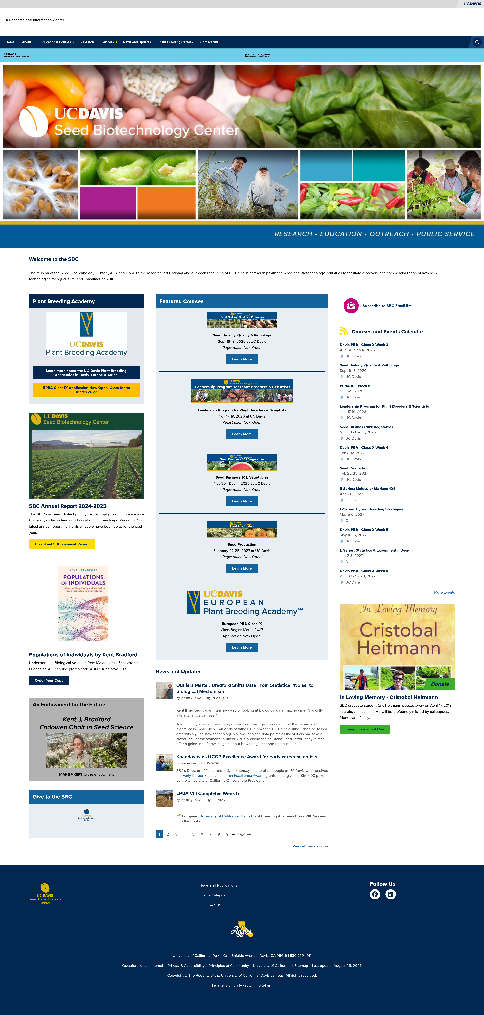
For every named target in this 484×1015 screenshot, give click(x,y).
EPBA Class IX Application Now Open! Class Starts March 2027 (86, 390)
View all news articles (310, 846)
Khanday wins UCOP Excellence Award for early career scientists (246, 756)
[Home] (45, 892)
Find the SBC (210, 905)
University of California (272, 965)
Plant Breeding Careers (176, 42)
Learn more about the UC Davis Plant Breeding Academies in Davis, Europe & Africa (86, 373)
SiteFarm (266, 985)
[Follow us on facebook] (375, 894)
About (26, 42)
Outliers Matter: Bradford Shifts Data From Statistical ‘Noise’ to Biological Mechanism (244, 688)
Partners (107, 42)
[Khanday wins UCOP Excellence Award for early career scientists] (164, 761)
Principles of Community (229, 965)
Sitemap (301, 965)
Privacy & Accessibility (186, 965)
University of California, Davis (197, 955)
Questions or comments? (142, 965)
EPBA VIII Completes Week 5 (207, 793)
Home (10, 42)
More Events (444, 592)
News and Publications (218, 885)
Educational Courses (56, 42)
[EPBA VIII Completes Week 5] (164, 798)
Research (87, 42)
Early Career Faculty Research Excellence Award (223, 775)
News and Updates (137, 42)
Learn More (242, 359)
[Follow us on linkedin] (390, 894)
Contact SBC (209, 42)
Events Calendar (213, 895)
